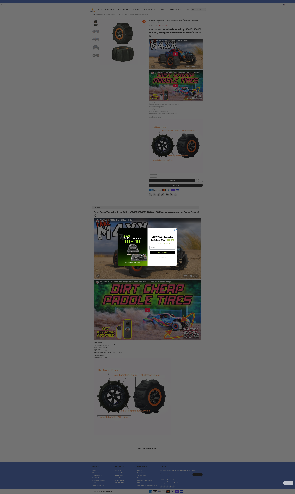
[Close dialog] (175, 230)
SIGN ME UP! (162, 253)
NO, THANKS (162, 257)
